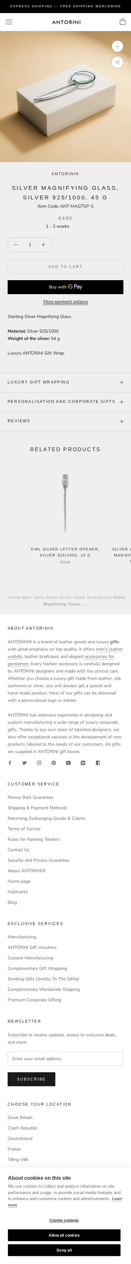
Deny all (64, 1250)
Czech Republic (22, 1128)
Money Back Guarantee (30, 797)
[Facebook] (10, 762)
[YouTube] (68, 762)
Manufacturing (22, 937)
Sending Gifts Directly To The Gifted (43, 979)
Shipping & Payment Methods (37, 808)
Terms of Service (24, 829)
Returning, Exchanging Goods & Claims (46, 818)
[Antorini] (66, 22)
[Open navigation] (9, 22)
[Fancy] (97, 762)
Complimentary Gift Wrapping (37, 968)
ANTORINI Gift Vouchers (32, 947)
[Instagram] (39, 762)
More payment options (65, 302)
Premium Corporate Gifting (34, 1000)
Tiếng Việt (18, 1160)
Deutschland (20, 1139)
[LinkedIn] (83, 762)
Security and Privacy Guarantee (38, 860)
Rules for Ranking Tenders (34, 839)
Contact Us (19, 850)
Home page (19, 881)
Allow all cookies (64, 1235)
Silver (52, 597)
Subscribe (31, 1079)
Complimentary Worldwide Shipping (44, 989)
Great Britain (20, 1118)
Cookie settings (64, 1220)
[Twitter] (24, 762)
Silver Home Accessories (86, 597)
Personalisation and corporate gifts (61, 401)
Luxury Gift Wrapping (39, 382)
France (14, 1149)
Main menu (33, 597)
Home (14, 597)
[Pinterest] (54, 762)
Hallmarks (18, 892)
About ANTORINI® (26, 871)
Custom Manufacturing (30, 958)
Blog (12, 902)
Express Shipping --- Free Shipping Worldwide (65, 6)
